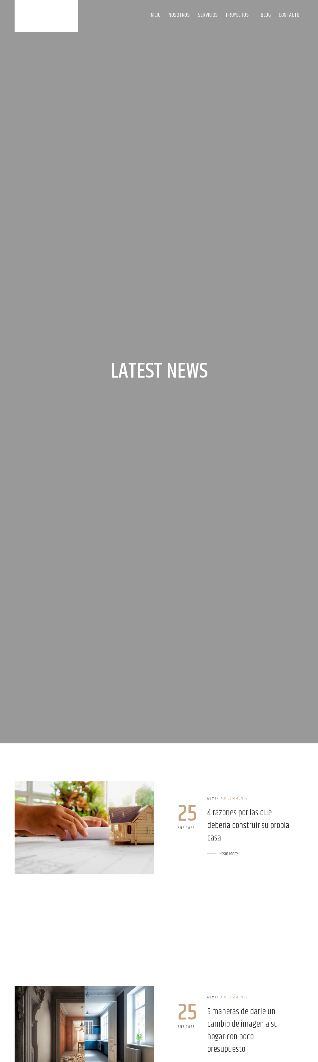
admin (213, 798)
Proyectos (238, 15)
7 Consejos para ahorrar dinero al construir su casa (98, 928)
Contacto (289, 15)
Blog (266, 15)
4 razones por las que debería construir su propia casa (248, 826)
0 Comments (236, 798)
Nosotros (179, 15)
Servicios (208, 15)
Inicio (155, 15)
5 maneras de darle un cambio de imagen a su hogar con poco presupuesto (242, 1031)
